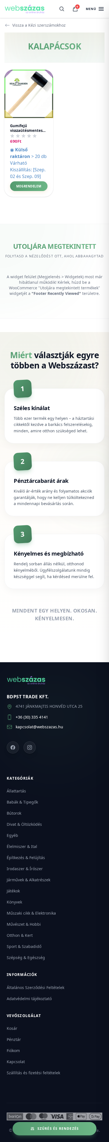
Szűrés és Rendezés (58, 1128)
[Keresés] (62, 9)
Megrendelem (28, 186)
